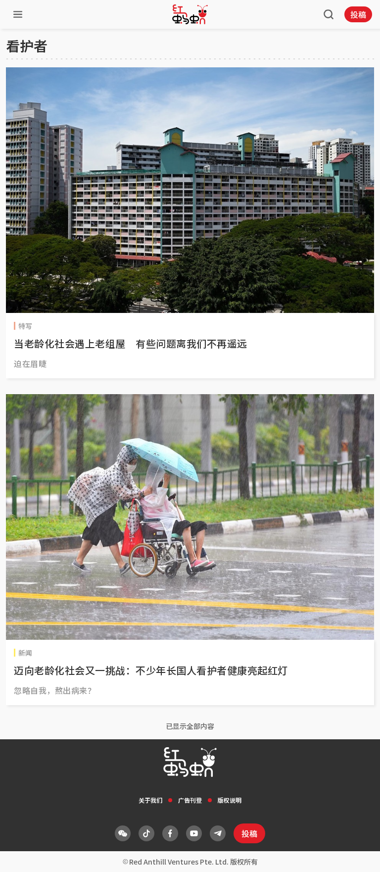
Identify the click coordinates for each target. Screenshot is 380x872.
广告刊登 (190, 800)
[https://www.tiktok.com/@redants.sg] (146, 833)
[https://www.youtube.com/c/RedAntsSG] (194, 833)
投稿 (358, 14)
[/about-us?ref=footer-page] (123, 833)
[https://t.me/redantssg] (218, 833)
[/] (190, 14)
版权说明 (229, 800)
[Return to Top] (357, 854)
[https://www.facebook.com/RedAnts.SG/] (170, 833)
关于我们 (150, 800)
